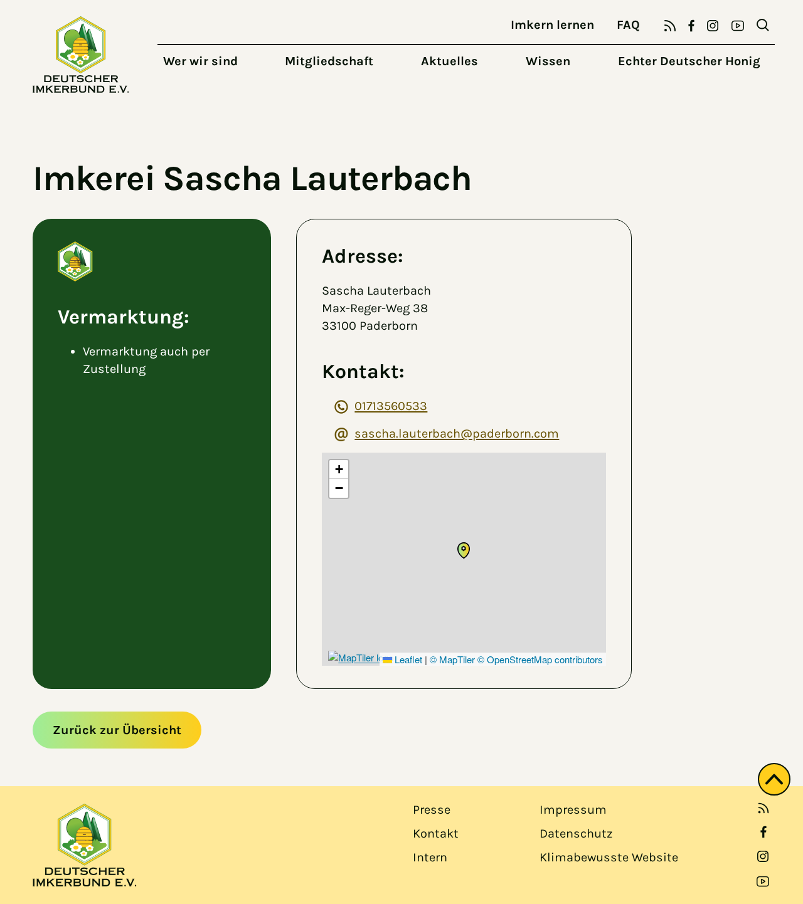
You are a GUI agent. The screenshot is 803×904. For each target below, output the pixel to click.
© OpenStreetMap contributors (540, 659)
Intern (430, 857)
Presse (431, 809)
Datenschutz (576, 833)
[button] (463, 550)
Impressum (573, 809)
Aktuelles (449, 61)
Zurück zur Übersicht (117, 730)
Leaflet (407, 659)
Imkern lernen (552, 25)
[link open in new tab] (763, 832)
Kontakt (436, 833)
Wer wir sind (200, 61)
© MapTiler (452, 659)
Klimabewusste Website (609, 857)
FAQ (628, 25)
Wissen (548, 61)
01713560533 (390, 406)
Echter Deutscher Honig (689, 61)
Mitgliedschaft (329, 61)
